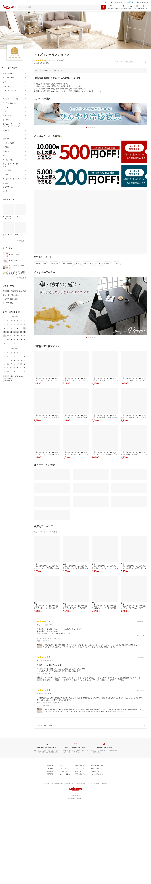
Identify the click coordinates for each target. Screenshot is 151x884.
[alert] (90, 70)
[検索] (103, 7)
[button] (142, 2)
